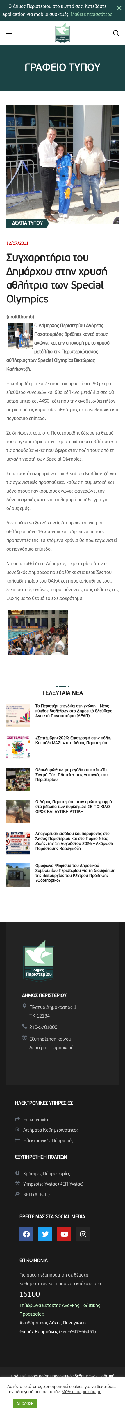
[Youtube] (64, 1234)
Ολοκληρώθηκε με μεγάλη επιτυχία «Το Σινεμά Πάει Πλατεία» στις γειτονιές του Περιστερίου (71, 775)
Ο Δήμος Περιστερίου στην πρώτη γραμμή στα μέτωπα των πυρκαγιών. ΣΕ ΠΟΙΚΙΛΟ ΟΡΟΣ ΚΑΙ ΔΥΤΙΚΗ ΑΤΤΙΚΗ (73, 807)
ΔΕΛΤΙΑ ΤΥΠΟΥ (27, 223)
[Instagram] (83, 1234)
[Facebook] (26, 1234)
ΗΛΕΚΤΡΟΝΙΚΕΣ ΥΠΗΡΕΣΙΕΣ (44, 1103)
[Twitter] (45, 1234)
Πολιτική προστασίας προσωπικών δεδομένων (53, 1376)
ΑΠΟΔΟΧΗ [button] (25, 1404)
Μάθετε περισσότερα (91, 14)
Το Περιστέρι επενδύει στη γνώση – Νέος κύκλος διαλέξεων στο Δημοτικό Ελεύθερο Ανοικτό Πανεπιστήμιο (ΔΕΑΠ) (73, 711)
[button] (116, 33)
